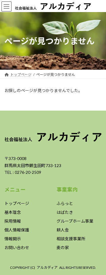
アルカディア (47, 267)
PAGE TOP (97, 261)
